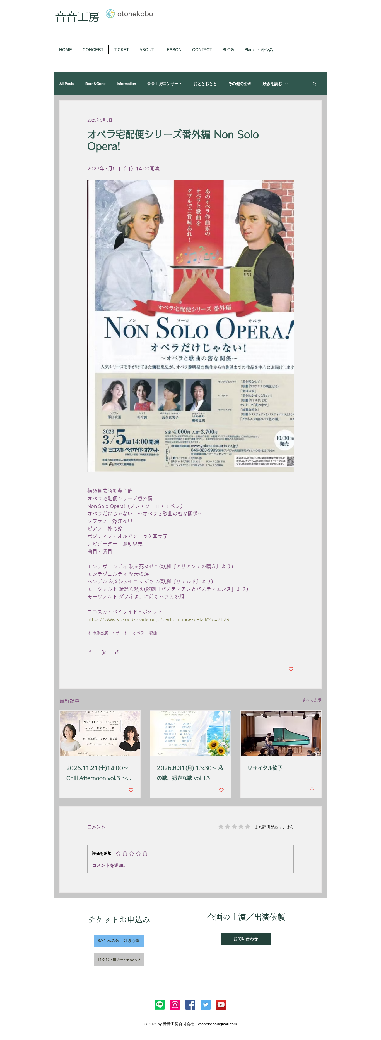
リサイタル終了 (265, 767)
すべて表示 (312, 700)
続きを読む (272, 83)
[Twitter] (206, 1005)
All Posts (66, 83)
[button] (314, 83)
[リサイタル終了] (281, 733)
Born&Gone (95, 83)
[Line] (160, 1005)
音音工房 (77, 16)
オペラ (138, 633)
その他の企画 (240, 83)
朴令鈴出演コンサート (107, 633)
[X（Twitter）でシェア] (103, 652)
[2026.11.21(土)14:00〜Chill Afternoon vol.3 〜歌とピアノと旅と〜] (100, 733)
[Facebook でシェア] (90, 652)
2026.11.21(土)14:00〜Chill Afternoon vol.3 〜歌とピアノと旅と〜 (99, 774)
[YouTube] (221, 1005)
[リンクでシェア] (117, 652)
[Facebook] (190, 1005)
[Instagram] (175, 1005)
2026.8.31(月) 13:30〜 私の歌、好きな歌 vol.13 (190, 772)
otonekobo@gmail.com (217, 1024)
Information (126, 83)
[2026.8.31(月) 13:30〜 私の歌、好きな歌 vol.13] (190, 733)
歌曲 (153, 633)
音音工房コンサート (164, 83)
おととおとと (205, 83)
